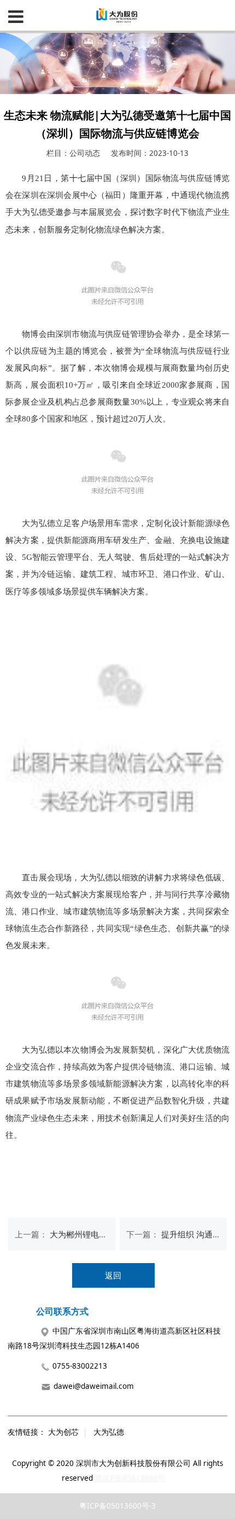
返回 (113, 1275)
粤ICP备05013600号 (130, 1478)
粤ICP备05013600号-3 (117, 1506)
